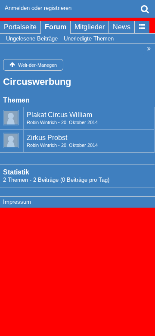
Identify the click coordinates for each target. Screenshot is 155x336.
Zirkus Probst (47, 137)
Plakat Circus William (59, 114)
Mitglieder (89, 27)
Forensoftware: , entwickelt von (77, 220)
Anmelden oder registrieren (38, 8)
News (121, 27)
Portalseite (20, 27)
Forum (55, 27)
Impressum (17, 202)
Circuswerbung (37, 81)
